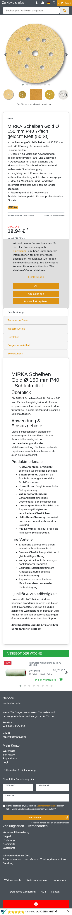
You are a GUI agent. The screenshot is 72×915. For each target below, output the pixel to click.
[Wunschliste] (54, 3)
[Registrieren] (43, 3)
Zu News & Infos (13, 2)
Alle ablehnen (36, 293)
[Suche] (64, 10)
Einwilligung (20, 250)
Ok (36, 286)
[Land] (49, 3)
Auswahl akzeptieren (36, 301)
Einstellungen (36, 276)
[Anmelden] (37, 3)
